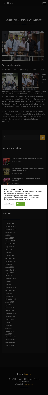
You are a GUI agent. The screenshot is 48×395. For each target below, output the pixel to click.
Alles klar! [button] (20, 204)
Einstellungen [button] (9, 204)
